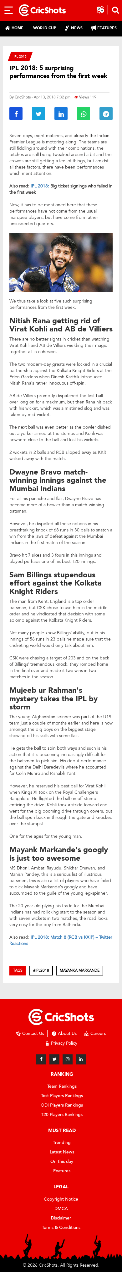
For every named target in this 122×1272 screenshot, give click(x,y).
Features (61, 1171)
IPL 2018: (40, 186)
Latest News (62, 1152)
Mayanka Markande (79, 970)
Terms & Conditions (61, 1227)
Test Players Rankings (62, 1096)
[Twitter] (54, 1059)
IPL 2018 (20, 56)
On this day (61, 1161)
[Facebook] (41, 1059)
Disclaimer (61, 1218)
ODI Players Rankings (62, 1105)
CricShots (23, 97)
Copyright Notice (61, 1199)
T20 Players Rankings (62, 1115)
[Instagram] (68, 1059)
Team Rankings (62, 1086)
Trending (62, 1143)
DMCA (61, 1209)
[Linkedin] (81, 1059)
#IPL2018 (41, 970)
